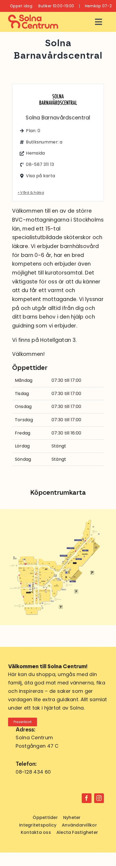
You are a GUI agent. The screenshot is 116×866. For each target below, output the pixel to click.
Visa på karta (40, 176)
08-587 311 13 (40, 164)
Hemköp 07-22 (99, 6)
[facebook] (86, 798)
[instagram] (99, 798)
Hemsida (35, 153)
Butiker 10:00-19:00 (56, 6)
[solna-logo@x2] (33, 17)
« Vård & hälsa (31, 192)
